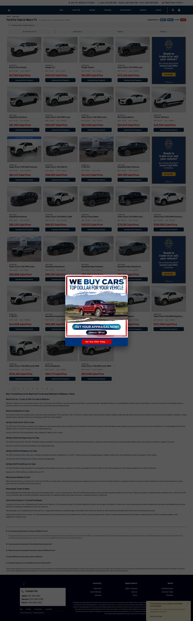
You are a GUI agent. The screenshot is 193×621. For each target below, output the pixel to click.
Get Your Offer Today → (96, 342)
